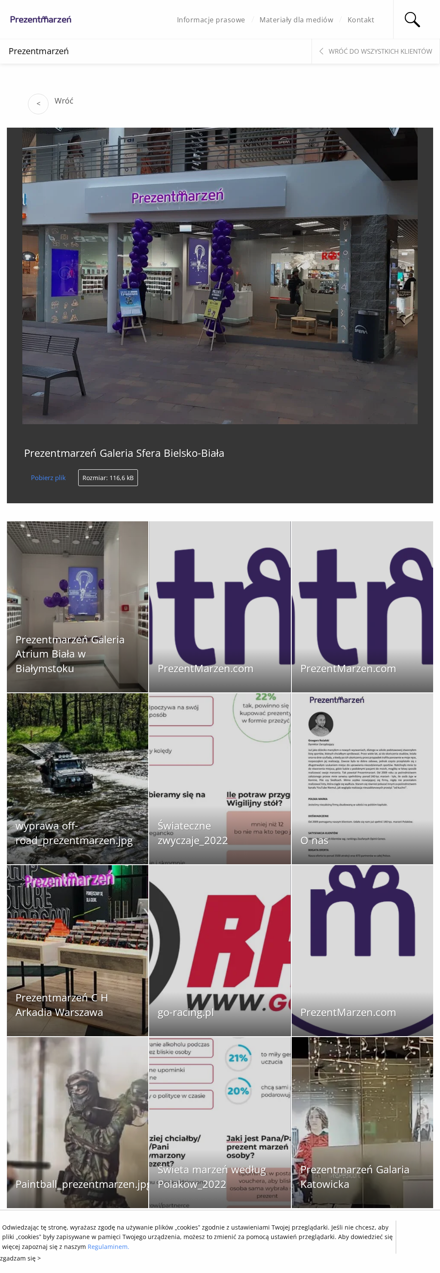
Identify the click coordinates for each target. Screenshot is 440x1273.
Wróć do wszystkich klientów (380, 51)
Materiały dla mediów (296, 19)
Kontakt (361, 19)
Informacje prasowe (211, 19)
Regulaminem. (108, 1246)
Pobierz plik (48, 477)
